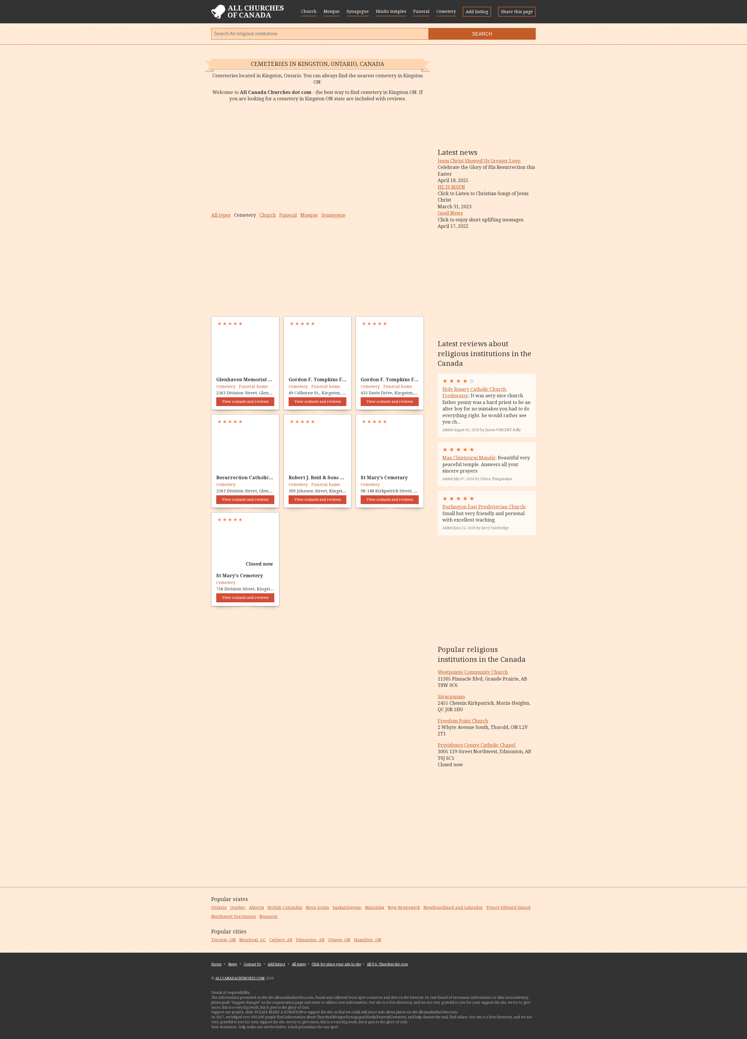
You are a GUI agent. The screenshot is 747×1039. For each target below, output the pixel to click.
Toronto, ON (223, 939)
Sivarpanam (451, 696)
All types (221, 215)
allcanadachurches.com (240, 978)
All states (299, 964)
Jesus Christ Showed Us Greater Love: (479, 161)
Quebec (237, 907)
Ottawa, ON (339, 939)
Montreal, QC (252, 939)
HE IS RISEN (451, 187)
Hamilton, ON (367, 939)
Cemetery (446, 11)
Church (309, 11)
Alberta (256, 907)
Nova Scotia (317, 907)
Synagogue (358, 11)
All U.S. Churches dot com (387, 964)
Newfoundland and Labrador (453, 907)
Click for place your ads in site (336, 964)
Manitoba (374, 907)
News (232, 964)
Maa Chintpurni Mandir (468, 458)
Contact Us (252, 964)
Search (482, 34)
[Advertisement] (317, 157)
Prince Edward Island (508, 907)
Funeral (421, 11)
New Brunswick (404, 907)
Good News (450, 213)
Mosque (332, 11)
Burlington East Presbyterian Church (483, 507)
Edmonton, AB (310, 939)
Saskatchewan (347, 907)
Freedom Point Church (463, 721)
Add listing (477, 11)
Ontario (219, 907)
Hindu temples (391, 11)
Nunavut (268, 916)
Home (216, 964)
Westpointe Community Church (473, 672)
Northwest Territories (233, 916)
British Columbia (285, 907)
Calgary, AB (280, 939)
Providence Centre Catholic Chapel (476, 745)
